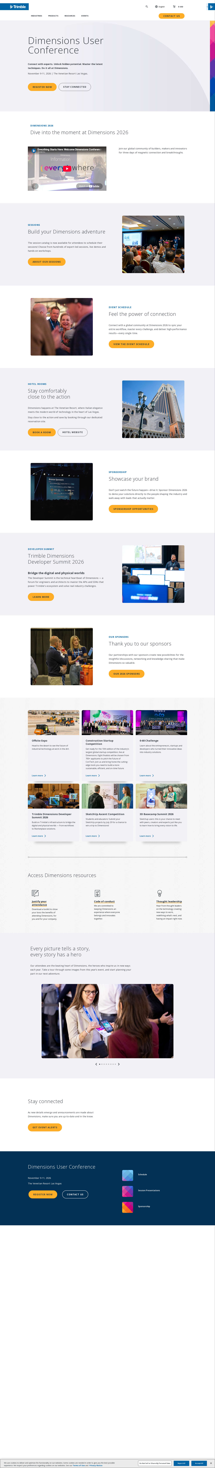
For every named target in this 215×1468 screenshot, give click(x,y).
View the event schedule (131, 344)
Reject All (181, 1463)
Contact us (75, 1194)
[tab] (99, 1064)
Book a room (42, 432)
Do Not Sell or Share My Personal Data (154, 1463)
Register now (42, 86)
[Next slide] (119, 1064)
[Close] (211, 1463)
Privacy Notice (95, 1465)
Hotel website (72, 432)
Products (53, 15)
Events (84, 15)
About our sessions (47, 261)
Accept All (199, 1463)
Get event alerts (45, 1127)
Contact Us (171, 15)
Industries (36, 15)
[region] (107, 1024)
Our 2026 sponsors (126, 673)
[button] (158, 7)
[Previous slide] (96, 1064)
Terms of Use (79, 1465)
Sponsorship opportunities (133, 508)
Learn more (41, 596)
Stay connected (74, 86)
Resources (70, 15)
